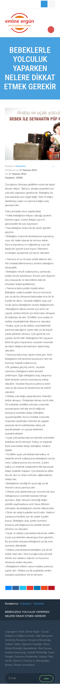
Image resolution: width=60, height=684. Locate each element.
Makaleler (39, 603)
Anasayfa (25, 603)
